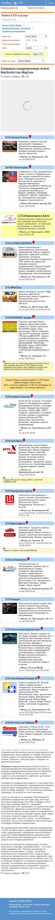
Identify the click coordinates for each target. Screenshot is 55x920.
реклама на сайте (15, 904)
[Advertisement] (27, 884)
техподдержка (28, 904)
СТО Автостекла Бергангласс (22, 629)
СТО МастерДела (15, 523)
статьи (27, 907)
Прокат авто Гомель (36, 8)
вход (51, 3)
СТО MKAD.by (13, 287)
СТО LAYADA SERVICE (18, 243)
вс (36, 40)
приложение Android (16, 907)
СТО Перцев (12, 599)
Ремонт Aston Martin (11, 25)
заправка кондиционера (13, 31)
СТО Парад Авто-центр (18, 491)
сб (29, 40)
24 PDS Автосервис (16, 167)
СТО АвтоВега (13, 441)
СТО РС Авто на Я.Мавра (20, 723)
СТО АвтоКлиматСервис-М (21, 678)
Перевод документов (9, 8)
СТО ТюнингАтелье (16, 137)
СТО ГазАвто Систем (17, 397)
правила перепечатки (41, 904)
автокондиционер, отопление (16, 28)
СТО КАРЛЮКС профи (18, 317)
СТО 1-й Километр (16, 560)
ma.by (6, 3)
